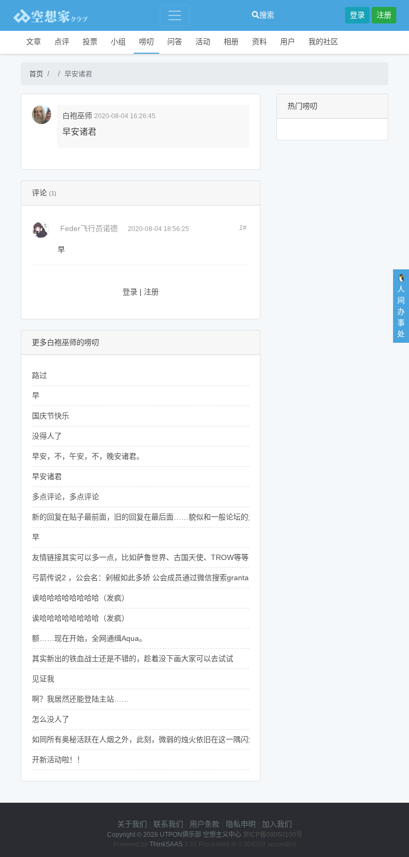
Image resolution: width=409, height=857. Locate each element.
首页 (36, 74)
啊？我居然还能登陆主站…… (80, 699)
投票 (90, 41)
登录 (357, 15)
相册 (231, 41)
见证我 (43, 678)
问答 (174, 41)
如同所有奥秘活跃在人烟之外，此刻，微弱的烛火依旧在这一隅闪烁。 (147, 739)
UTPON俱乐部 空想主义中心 (200, 834)
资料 (259, 41)
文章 (33, 41)
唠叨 (146, 41)
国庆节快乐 (50, 415)
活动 (202, 41)
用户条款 (204, 824)
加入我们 (277, 824)
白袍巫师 (77, 115)
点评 (61, 41)
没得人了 (47, 436)
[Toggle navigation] (175, 15)
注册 (384, 15)
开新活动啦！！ (58, 759)
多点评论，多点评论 (65, 496)
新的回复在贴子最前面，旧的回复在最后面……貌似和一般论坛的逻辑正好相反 (162, 517)
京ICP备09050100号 (272, 834)
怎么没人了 (50, 719)
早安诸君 (47, 476)
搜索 (266, 15)
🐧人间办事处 (401, 306)
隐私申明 (241, 824)
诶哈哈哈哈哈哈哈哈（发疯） (80, 598)
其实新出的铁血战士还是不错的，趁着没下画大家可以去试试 (132, 658)
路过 (39, 375)
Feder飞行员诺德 (89, 228)
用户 (287, 41)
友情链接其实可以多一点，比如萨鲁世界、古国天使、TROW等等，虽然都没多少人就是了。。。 (189, 557)
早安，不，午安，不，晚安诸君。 (88, 456)
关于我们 (132, 824)
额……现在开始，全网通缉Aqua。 (89, 638)
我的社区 (323, 41)
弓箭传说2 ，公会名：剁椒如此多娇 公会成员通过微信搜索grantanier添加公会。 (165, 577)
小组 (118, 41)
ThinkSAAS (166, 844)
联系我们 (168, 824)
